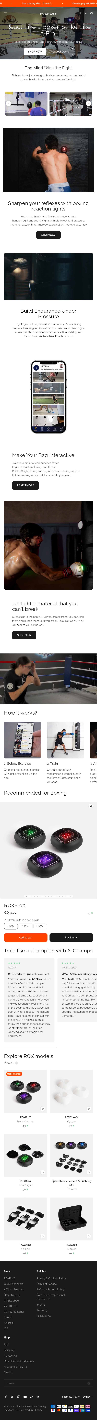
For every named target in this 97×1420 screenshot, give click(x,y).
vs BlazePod (11, 1300)
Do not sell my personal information (51, 1297)
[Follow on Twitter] (12, 1397)
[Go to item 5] (37, 896)
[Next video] (88, 103)
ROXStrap (25, 1244)
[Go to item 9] (48, 896)
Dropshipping (12, 1295)
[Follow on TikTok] (31, 1397)
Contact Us (10, 1355)
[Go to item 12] (56, 896)
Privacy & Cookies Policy (51, 1278)
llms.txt (8, 1317)
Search (8, 1372)
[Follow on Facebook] (5, 1397)
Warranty (42, 1310)
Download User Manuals (19, 1361)
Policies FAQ (44, 1315)
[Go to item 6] (40, 896)
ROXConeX (71, 1117)
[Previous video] (8, 103)
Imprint (41, 1304)
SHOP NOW (35, 51)
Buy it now (71, 937)
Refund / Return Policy (50, 1289)
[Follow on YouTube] (25, 1397)
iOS (6, 1328)
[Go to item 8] (45, 896)
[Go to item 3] (31, 896)
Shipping (9, 1350)
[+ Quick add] (42, 1108)
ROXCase (71, 1244)
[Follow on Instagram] (18, 1397)
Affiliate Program (14, 1289)
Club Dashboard (14, 1283)
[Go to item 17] (70, 896)
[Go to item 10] (51, 896)
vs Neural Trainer (14, 1311)
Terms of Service (47, 1283)
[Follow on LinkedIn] (38, 1397)
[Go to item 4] (34, 896)
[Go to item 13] (59, 896)
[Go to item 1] (26, 896)
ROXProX (15, 905)
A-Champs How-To (15, 1366)
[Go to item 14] (62, 896)
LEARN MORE (25, 485)
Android (9, 1322)
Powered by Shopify (31, 1410)
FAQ (6, 1344)
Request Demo (60, 51)
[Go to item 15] (65, 896)
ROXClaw (25, 1181)
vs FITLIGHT (11, 1306)
